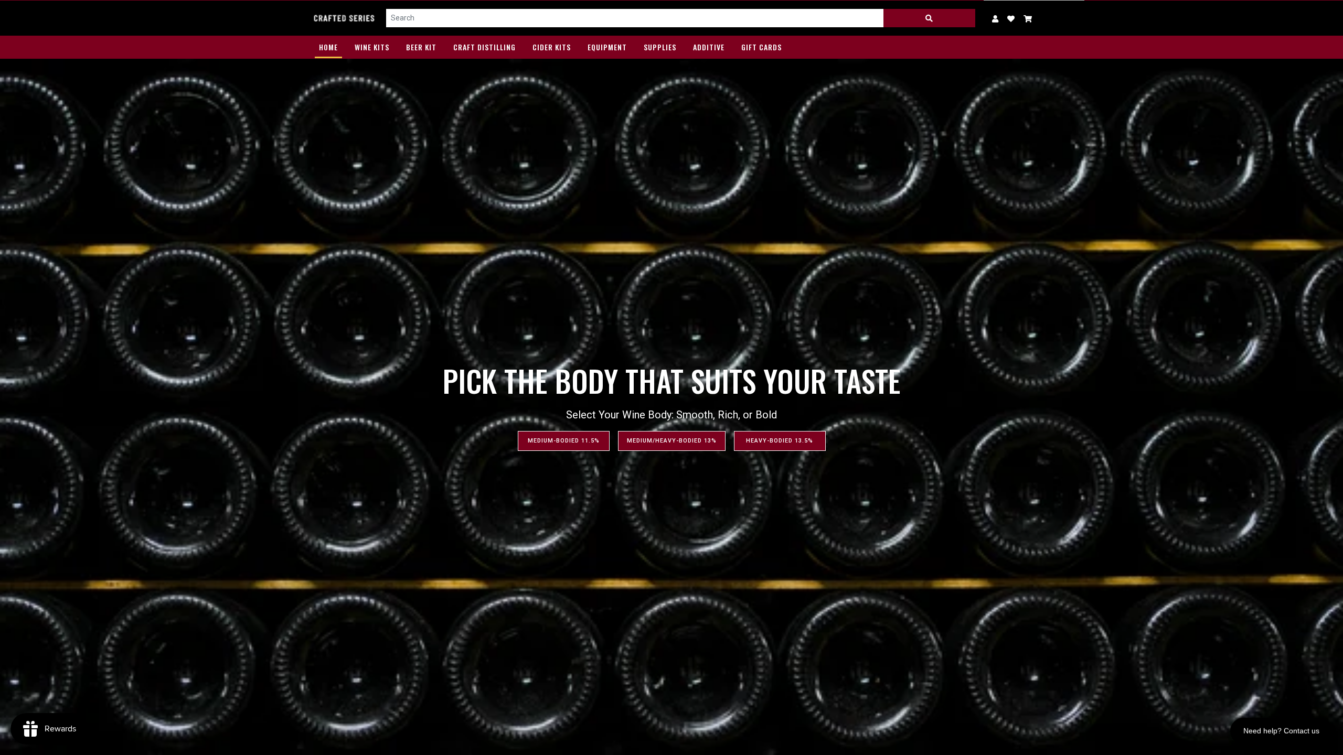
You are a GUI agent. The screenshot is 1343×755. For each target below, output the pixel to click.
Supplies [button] (660, 46)
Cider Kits (551, 46)
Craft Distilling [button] (484, 46)
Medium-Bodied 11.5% (564, 440)
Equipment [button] (607, 46)
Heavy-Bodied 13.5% (779, 440)
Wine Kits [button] (372, 46)
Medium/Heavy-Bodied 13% (672, 440)
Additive (708, 46)
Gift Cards (761, 46)
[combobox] (635, 18)
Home (328, 46)
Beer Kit (421, 46)
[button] (1028, 18)
